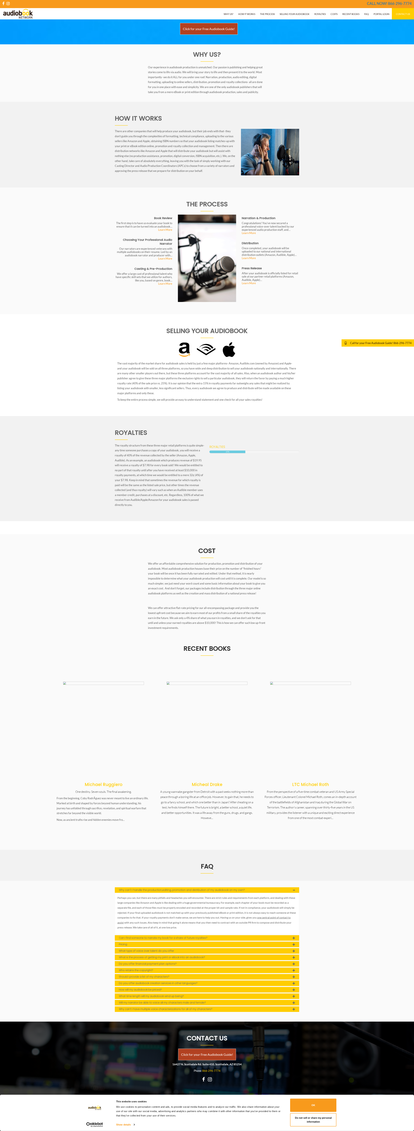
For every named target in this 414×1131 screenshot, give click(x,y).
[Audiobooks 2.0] (103, 730)
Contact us (403, 14)
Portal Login (381, 14)
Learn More (165, 229)
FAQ (366, 14)
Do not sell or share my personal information (313, 1119)
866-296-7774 (211, 1070)
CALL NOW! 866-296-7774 (389, 3)
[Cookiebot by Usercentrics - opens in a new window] (95, 1124)
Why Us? (228, 14)
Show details (123, 1124)
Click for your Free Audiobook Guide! (207, 1054)
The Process (267, 14)
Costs (334, 14)
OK (313, 1105)
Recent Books (350, 14)
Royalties (320, 14)
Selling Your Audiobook (295, 14)
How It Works (246, 14)
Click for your (209, 29)
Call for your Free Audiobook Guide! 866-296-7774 (381, 343)
